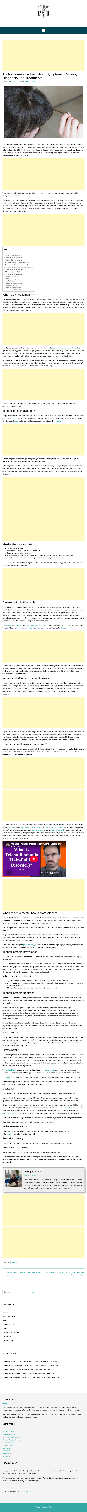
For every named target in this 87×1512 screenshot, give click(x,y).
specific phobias (50, 827)
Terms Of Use (7, 1453)
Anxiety (5, 1312)
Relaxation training (13, 285)
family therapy (11, 1077)
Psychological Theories (10, 1332)
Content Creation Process (11, 1440)
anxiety (8, 625)
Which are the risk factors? (13, 272)
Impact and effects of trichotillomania (17, 262)
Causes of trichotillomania (13, 260)
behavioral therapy (67, 1108)
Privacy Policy (7, 1451)
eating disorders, (37, 830)
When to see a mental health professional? (19, 267)
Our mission (6, 1448)
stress (16, 421)
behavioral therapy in (11, 1113)
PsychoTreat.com (26, 1491)
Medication (11, 281)
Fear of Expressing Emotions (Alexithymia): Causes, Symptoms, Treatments (29, 1361)
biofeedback (11, 1070)
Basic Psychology (8, 1316)
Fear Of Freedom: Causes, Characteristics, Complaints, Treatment (26, 1369)
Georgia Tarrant (30, 81)
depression (19, 625)
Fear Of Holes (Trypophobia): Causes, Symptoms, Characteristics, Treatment (30, 1365)
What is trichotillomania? (13, 255)
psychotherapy (28, 945)
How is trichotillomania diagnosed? (16, 265)
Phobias (5, 1328)
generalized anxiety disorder (31, 827)
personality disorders (58, 830)
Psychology (6, 1336)
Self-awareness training (15, 283)
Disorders (13, 1262)
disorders (11, 827)
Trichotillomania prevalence (14, 270)
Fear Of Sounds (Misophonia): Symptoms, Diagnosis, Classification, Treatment (30, 1377)
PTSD (30, 628)
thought (58, 421)
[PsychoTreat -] (43, 11)
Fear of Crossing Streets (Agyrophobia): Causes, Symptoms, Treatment (28, 1373)
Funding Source (8, 1445)
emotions (10, 1134)
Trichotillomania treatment (13, 274)
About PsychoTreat (9, 1434)
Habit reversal (12, 277)
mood (60, 827)
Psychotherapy (12, 279)
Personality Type (8, 1324)
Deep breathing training (14, 287)
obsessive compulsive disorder (63, 348)
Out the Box (47, 1507)
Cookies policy (7, 1442)
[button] (43, 30)
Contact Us (6, 1456)
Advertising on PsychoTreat (12, 1437)
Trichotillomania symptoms (13, 258)
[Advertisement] (43, 55)
